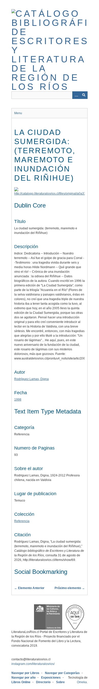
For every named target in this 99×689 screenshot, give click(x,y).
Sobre (60, 682)
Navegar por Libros (25, 673)
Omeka (82, 682)
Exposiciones (51, 677)
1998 (17, 399)
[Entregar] (84, 95)
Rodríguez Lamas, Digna (31, 379)
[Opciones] (76, 95)
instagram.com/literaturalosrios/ (33, 664)
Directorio (43, 682)
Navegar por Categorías (62, 673)
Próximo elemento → (70, 588)
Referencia (21, 521)
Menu (18, 113)
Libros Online (20, 682)
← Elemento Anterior (29, 588)
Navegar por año (23, 677)
